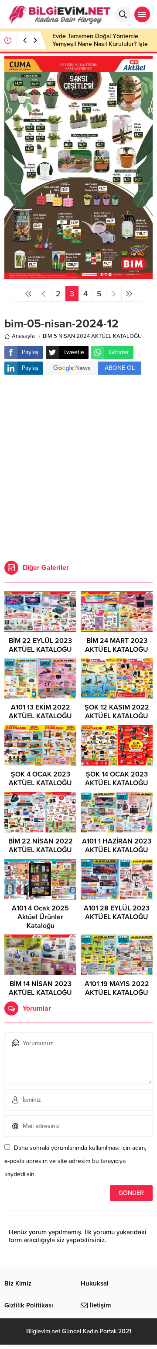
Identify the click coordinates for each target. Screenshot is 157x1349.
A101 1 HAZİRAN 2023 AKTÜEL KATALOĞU (116, 845)
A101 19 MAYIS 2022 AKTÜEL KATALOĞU (117, 988)
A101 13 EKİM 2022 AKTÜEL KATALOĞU (40, 711)
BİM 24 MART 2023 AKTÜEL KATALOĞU (116, 645)
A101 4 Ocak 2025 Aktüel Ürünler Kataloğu (40, 917)
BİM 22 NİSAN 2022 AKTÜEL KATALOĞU (40, 845)
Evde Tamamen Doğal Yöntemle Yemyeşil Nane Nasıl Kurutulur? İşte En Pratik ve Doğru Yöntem (100, 44)
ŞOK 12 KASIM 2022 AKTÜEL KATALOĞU (117, 711)
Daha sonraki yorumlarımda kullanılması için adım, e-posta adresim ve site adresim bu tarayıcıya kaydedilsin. (75, 1161)
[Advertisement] (78, 469)
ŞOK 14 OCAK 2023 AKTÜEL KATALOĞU (116, 778)
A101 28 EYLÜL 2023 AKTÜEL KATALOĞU (117, 912)
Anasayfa (23, 336)
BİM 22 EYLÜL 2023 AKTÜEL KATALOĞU (40, 645)
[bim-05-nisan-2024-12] (78, 275)
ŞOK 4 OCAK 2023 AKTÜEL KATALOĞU (40, 778)
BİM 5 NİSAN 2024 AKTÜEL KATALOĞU (92, 336)
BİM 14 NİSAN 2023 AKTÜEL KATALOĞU (40, 988)
